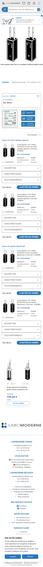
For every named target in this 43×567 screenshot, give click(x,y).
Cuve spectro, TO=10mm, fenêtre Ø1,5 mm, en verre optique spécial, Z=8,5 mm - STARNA (27, 148)
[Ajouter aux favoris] (38, 96)
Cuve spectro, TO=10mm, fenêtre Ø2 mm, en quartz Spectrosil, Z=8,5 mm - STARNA (28, 302)
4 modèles (8, 99)
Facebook (22, 506)
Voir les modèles (18, 403)
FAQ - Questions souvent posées (23, 522)
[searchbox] (22, 9)
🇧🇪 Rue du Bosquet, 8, (21, 465)
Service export (23, 494)
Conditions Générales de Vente (23, 489)
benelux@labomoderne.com (22, 476)
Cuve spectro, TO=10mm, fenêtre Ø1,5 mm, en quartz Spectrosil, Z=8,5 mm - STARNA (28, 253)
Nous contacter (23, 497)
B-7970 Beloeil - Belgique (22, 467)
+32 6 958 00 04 (23, 479)
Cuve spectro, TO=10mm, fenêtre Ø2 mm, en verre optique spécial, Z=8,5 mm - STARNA (27, 197)
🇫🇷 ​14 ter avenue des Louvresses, (21, 460)
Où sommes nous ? (23, 520)
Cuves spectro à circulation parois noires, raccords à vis (17, 388)
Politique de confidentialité (23, 492)
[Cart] (28, 3)
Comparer (9, 162)
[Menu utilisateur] (34, 3)
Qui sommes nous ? (23, 518)
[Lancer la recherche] (39, 9)
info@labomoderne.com (23, 445)
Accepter (13, 557)
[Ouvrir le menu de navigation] (39, 3)
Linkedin (23, 508)
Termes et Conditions (31, 563)
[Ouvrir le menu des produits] (5, 9)
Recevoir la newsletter (23, 487)
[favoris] (23, 3)
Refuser (30, 557)
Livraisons (23, 532)
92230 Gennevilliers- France (21, 462)
